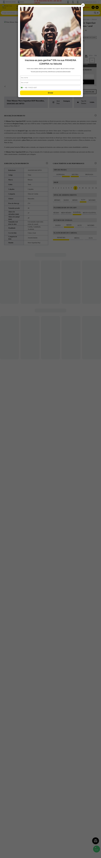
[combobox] (23, 87)
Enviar (50, 93)
